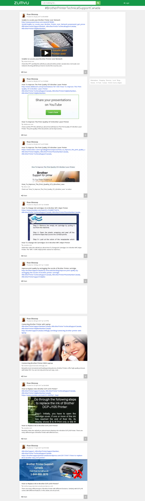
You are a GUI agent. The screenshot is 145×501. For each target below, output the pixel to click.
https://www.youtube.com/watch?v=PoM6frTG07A (40, 210)
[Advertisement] (37, 299)
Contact (104, 83)
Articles (93, 83)
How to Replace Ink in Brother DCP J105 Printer (40, 425)
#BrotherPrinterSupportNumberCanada (36, 326)
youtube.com (27, 245)
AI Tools (98, 83)
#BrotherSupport (28, 451)
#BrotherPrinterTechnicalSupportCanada (61, 26)
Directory (108, 80)
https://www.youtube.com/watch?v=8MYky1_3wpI (40, 395)
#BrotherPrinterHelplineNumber (33, 28)
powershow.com (28, 61)
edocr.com (26, 187)
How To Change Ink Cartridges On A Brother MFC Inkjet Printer (46, 242)
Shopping (102, 80)
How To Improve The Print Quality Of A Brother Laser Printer (45, 122)
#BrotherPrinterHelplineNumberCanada (36, 328)
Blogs (118, 80)
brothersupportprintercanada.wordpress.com (38, 486)
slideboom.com (28, 124)
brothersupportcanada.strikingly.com (35, 366)
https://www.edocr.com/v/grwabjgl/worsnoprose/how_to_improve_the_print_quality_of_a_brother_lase (60, 149)
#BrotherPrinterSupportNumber (33, 26)
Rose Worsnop (32, 14)
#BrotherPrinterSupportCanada (33, 391)
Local (114, 80)
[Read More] (85, 72)
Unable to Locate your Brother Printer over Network (42, 59)
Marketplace (94, 80)
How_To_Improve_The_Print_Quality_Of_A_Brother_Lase (43, 184)
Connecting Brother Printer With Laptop (37, 363)
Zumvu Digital (117, 83)
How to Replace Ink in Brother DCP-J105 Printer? (40, 483)
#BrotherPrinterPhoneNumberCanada (54, 152)
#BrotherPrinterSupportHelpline (33, 277)
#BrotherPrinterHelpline (30, 152)
